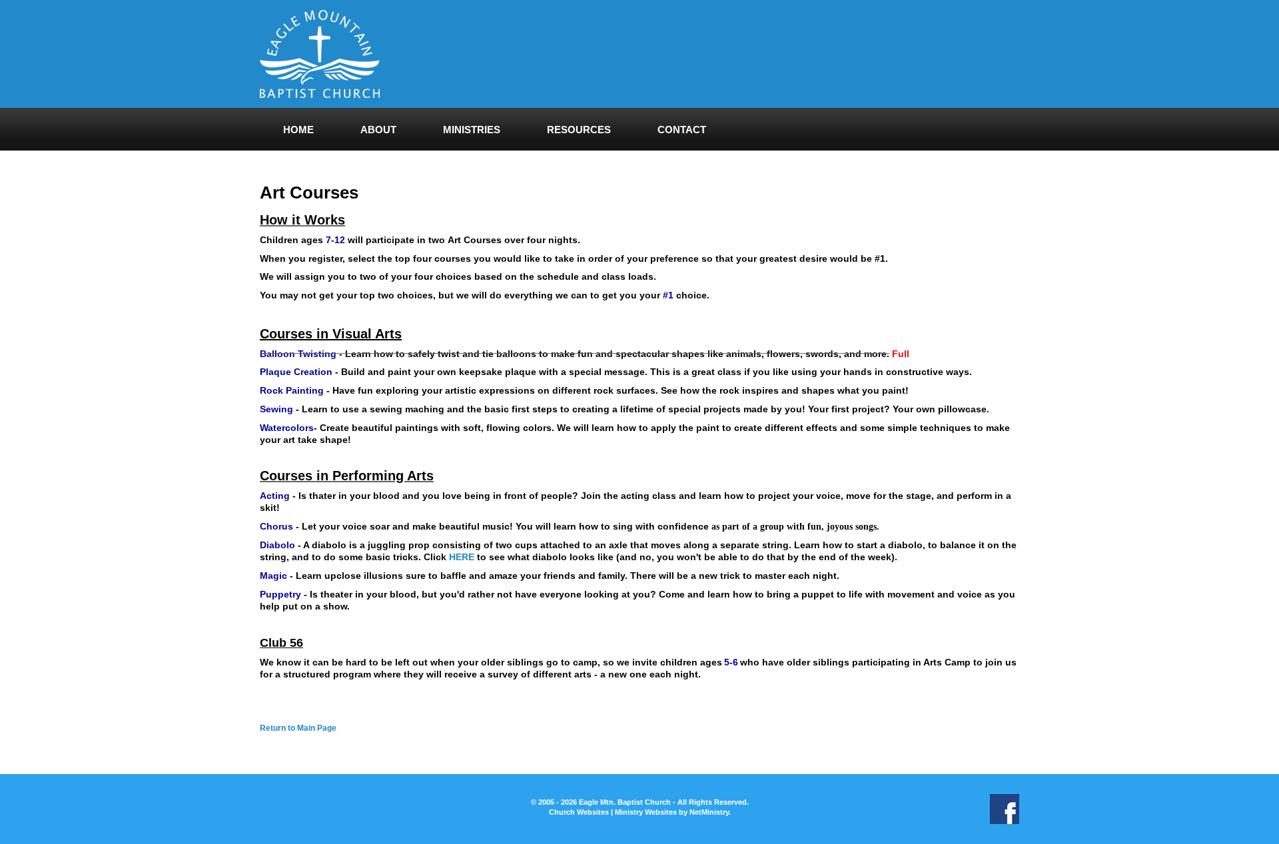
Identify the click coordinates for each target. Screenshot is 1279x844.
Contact (681, 129)
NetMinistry (709, 812)
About (378, 129)
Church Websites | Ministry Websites (614, 812)
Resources (579, 129)
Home (298, 129)
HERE (461, 557)
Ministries (471, 129)
